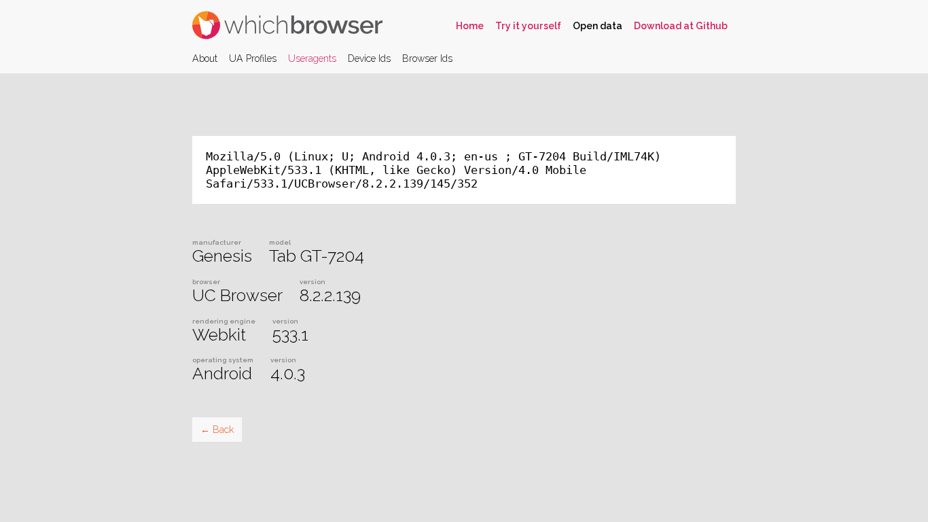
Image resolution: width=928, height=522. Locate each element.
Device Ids (369, 58)
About (204, 58)
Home (470, 25)
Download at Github (681, 25)
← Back (217, 429)
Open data (597, 25)
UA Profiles (252, 58)
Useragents (312, 58)
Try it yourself (528, 25)
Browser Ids (427, 58)
